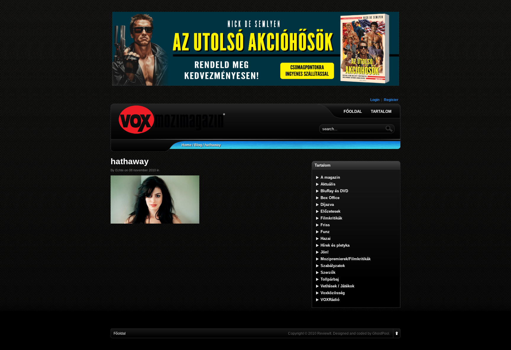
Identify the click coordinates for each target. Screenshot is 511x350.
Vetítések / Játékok (337, 286)
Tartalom (381, 112)
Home (187, 145)
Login (374, 100)
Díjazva (327, 204)
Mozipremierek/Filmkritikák (346, 259)
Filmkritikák (331, 218)
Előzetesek (330, 211)
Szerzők (328, 272)
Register (391, 100)
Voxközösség (333, 293)
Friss (325, 225)
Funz (325, 231)
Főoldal (353, 112)
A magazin (330, 177)
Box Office (330, 198)
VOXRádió (330, 299)
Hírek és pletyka (335, 245)
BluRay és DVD (334, 191)
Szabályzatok (333, 265)
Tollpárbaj (330, 279)
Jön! (325, 252)
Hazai (326, 238)
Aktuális (328, 184)
